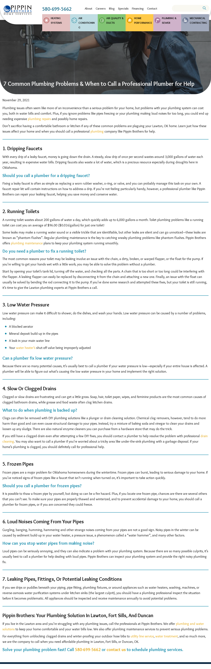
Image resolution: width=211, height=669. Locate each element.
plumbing (97, 131)
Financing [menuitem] (138, 8)
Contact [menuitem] (152, 8)
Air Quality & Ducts (115, 20)
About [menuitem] (88, 8)
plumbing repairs (39, 119)
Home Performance (143, 20)
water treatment (166, 636)
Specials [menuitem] (123, 8)
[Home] (18, 10)
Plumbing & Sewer (169, 20)
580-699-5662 (57, 9)
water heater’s (25, 348)
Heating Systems (56, 20)
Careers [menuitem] (101, 8)
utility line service (142, 636)
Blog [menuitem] (112, 8)
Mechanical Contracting (198, 20)
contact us (116, 649)
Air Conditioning (86, 22)
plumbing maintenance (27, 243)
